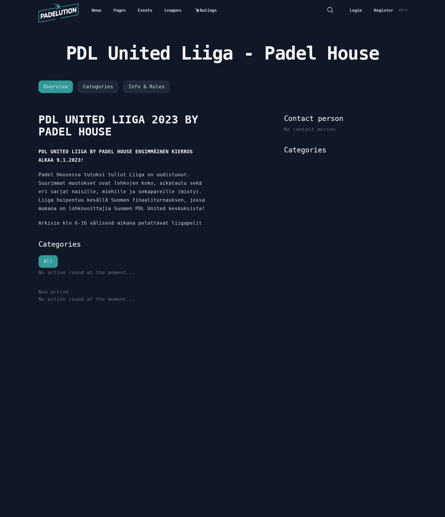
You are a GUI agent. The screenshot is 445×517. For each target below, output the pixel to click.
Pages (120, 10)
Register (383, 10)
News (96, 10)
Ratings (208, 10)
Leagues (172, 10)
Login (356, 10)
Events (145, 10)
